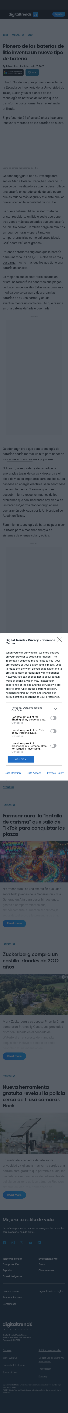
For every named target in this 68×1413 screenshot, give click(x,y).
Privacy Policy (55, 772)
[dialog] (34, 706)
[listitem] (34, 709)
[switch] (53, 718)
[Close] (60, 640)
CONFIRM (21, 759)
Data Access (34, 772)
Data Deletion (13, 772)
